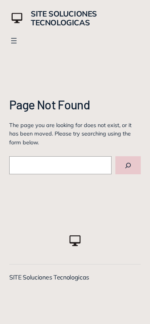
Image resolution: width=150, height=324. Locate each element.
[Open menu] (13, 40)
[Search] (128, 165)
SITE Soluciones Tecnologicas (64, 18)
